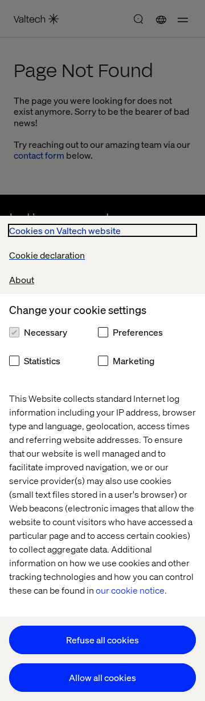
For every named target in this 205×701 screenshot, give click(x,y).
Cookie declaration (47, 254)
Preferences (138, 332)
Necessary (45, 332)
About (21, 279)
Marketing (133, 360)
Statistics (42, 360)
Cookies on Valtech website (65, 230)
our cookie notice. (131, 590)
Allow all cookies (102, 677)
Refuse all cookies (102, 640)
